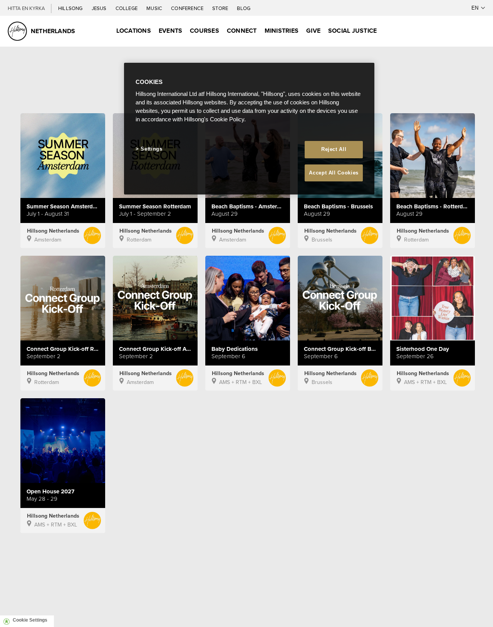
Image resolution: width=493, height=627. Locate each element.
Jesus (100, 8)
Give (313, 30)
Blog (243, 8)
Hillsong (71, 8)
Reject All (334, 149)
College (127, 8)
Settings (151, 149)
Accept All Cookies (334, 173)
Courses (204, 30)
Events (170, 30)
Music (154, 8)
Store (220, 8)
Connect (242, 30)
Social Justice (352, 30)
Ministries (281, 30)
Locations (133, 30)
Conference (188, 8)
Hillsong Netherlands (53, 231)
